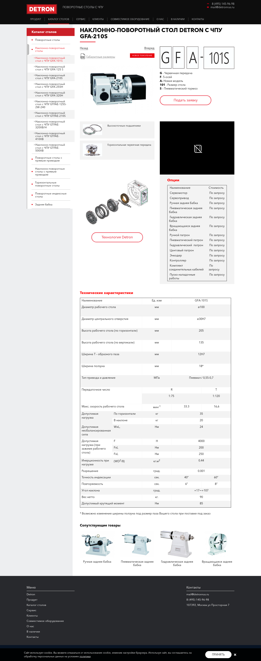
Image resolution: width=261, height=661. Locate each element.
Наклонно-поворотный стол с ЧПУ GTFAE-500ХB (50, 147)
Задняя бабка (43, 204)
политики (85, 656)
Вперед (149, 48)
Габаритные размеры (100, 56)
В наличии (33, 631)
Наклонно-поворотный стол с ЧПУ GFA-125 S (50, 68)
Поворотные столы (47, 39)
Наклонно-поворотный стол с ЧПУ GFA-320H (50, 94)
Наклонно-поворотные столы (50, 49)
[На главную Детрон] (42, 9)
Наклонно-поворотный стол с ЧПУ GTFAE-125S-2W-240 (50, 104)
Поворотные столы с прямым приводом (48, 159)
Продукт (32, 599)
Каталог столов (36, 605)
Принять (218, 654)
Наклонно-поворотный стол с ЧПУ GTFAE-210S (50, 114)
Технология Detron (117, 237)
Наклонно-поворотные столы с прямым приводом (50, 171)
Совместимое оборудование (45, 621)
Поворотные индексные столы (51, 195)
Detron (31, 594)
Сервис (31, 610)
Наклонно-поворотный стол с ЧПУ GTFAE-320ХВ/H (50, 124)
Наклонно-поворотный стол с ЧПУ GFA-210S (50, 77)
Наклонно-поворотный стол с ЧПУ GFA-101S (50, 59)
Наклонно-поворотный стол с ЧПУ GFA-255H (50, 85)
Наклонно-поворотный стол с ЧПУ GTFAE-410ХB (50, 136)
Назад (84, 48)
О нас (30, 626)
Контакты (33, 636)
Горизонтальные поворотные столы (47, 184)
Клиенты (32, 615)
